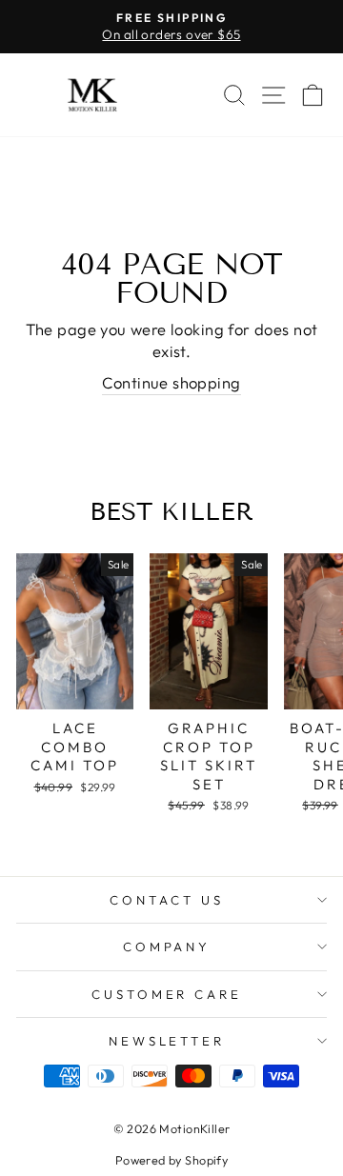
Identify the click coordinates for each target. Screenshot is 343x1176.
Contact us (167, 899)
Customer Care (167, 994)
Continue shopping (171, 382)
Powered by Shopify (171, 1159)
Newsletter (167, 1040)
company (167, 946)
